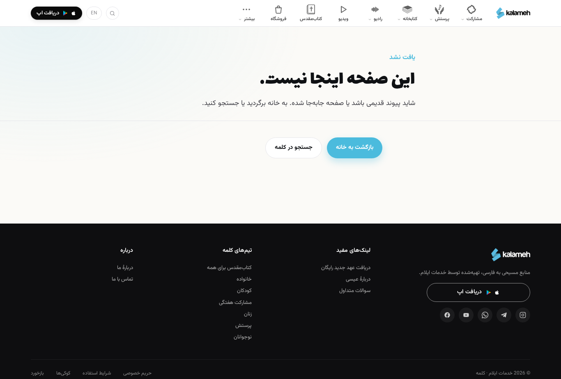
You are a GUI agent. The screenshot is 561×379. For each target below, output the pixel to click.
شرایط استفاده (97, 373)
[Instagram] (522, 315)
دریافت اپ (469, 292)
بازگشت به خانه (354, 147)
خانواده (244, 279)
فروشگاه (278, 19)
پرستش (243, 326)
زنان (248, 314)
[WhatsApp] (485, 315)
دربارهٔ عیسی (358, 279)
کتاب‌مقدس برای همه (229, 268)
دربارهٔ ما (125, 268)
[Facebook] (447, 315)
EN (94, 13)
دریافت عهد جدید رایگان (345, 268)
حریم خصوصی (137, 373)
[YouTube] (466, 315)
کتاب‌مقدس (311, 19)
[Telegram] (504, 315)
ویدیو (343, 19)
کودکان (244, 291)
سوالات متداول (354, 291)
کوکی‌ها (63, 373)
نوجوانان (243, 337)
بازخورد (37, 373)
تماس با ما (122, 279)
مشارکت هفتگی (235, 303)
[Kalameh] (513, 13)
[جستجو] (112, 13)
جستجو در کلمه (294, 147)
